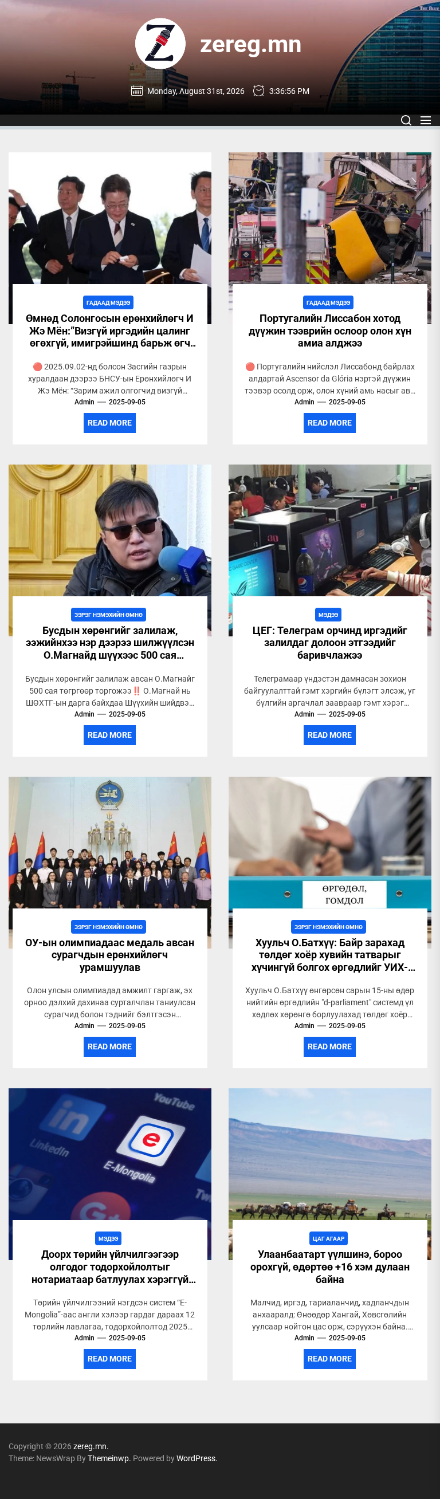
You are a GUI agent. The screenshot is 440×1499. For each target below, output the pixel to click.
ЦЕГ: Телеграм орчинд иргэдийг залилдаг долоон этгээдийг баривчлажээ (330, 642)
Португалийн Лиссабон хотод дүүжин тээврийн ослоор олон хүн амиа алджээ (330, 330)
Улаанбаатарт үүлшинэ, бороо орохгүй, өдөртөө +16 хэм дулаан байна (330, 1266)
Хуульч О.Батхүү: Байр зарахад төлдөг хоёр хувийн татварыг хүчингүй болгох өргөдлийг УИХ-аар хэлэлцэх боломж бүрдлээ (330, 961)
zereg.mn (251, 44)
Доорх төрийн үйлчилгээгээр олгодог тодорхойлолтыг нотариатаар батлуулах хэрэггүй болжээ (110, 1272)
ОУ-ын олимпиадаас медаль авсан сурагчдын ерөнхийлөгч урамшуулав (109, 955)
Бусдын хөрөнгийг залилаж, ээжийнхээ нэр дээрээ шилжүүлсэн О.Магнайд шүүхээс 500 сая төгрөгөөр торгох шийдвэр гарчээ (110, 649)
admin (84, 402)
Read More (110, 422)
